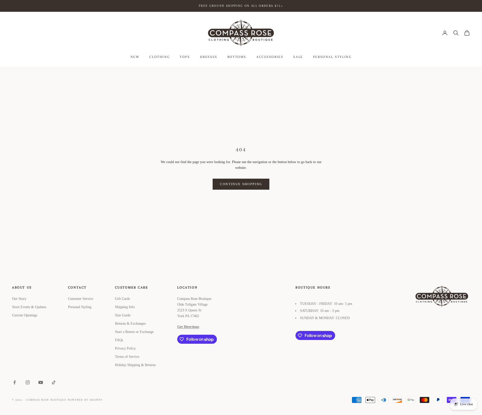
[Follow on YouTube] (40, 382)
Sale (298, 57)
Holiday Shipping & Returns (135, 365)
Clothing (159, 57)
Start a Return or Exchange (134, 332)
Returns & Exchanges (130, 323)
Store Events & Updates (29, 307)
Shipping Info (125, 307)
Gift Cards (122, 299)
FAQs (119, 340)
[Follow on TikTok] (53, 382)
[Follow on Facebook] (14, 382)
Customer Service (80, 299)
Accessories (269, 57)
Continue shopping (241, 184)
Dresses (208, 57)
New (135, 57)
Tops (185, 57)
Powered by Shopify (85, 399)
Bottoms (236, 57)
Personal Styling (332, 57)
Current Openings (24, 315)
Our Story (19, 299)
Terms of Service (127, 357)
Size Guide (123, 315)
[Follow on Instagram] (27, 382)
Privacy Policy (125, 348)
